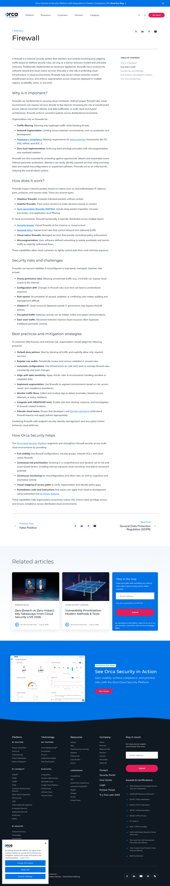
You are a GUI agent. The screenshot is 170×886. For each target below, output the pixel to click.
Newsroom (104, 759)
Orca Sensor (45, 751)
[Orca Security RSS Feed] (155, 876)
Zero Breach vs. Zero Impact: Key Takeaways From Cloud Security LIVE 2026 (35, 614)
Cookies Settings (25, 876)
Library (73, 742)
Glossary (18, 30)
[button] (163, 3)
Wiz (71, 779)
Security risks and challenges (132, 71)
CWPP (14, 782)
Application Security (19, 812)
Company (94, 15)
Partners (79, 15)
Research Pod (105, 749)
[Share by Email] (155, 31)
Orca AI (44, 755)
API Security (16, 798)
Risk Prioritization (48, 762)
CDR (14, 801)
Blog (72, 746)
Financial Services (19, 832)
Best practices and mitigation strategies (136, 75)
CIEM (14, 785)
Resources (46, 15)
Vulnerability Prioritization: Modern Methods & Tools (83, 612)
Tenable (73, 793)
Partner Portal (107, 789)
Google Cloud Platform (49, 785)
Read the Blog (117, 3)
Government (17, 839)
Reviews (103, 753)
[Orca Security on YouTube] (141, 876)
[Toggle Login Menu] (144, 15)
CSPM (14, 778)
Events (73, 763)
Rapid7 (73, 790)
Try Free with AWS (110, 794)
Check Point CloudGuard (79, 783)
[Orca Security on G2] (148, 876)
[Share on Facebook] (148, 31)
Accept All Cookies (25, 863)
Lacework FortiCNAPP (78, 786)
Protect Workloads (19, 758)
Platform (30, 15)
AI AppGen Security (19, 808)
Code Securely (17, 755)
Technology (16, 835)
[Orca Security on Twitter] (127, 876)
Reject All (25, 870)
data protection (78, 139)
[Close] (45, 843)
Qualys (73, 797)
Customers (63, 15)
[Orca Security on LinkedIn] (134, 876)
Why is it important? (129, 63)
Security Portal (107, 775)
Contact (104, 770)
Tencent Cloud (46, 795)
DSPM (14, 819)
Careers (103, 756)
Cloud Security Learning (79, 749)
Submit (135, 612)
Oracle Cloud (46, 788)
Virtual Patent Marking (71, 877)
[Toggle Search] (139, 15)
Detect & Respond (19, 762)
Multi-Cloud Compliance (21, 794)
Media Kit (103, 763)
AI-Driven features (50, 493)
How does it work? (128, 67)
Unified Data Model (48, 758)
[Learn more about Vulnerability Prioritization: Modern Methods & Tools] (85, 586)
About (102, 742)
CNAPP (15, 775)
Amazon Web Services (49, 778)
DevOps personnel (79, 411)
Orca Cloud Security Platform (32, 443)
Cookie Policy (24, 858)
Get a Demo (104, 691)
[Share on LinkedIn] (142, 31)
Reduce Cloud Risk (19, 748)
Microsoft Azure (47, 782)
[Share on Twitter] (136, 31)
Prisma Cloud (75, 800)
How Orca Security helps (131, 79)
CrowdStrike (75, 776)
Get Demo (156, 15)
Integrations (45, 775)
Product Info (75, 756)
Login (102, 785)
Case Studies (75, 759)
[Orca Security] (11, 15)
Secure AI (15, 751)
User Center (106, 780)
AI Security (16, 815)
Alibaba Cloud (46, 792)
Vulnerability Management (22, 805)
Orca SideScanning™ (49, 748)
